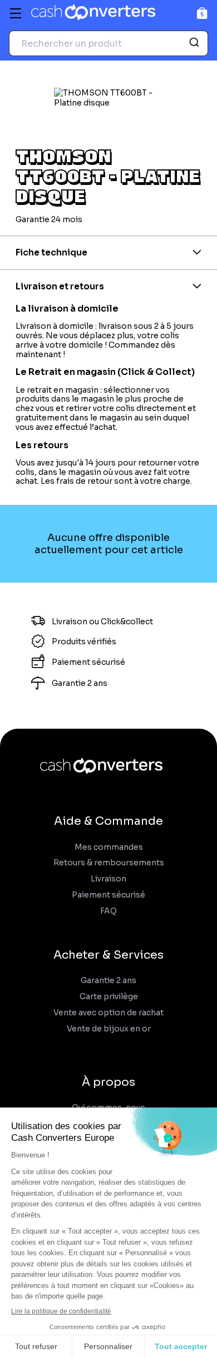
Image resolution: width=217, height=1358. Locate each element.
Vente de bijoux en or (109, 1029)
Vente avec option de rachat (108, 1013)
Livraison (108, 879)
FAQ (108, 911)
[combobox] (108, 43)
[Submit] (196, 43)
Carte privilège (109, 996)
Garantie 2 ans (108, 980)
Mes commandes (109, 847)
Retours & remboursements (108, 863)
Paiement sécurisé (108, 895)
